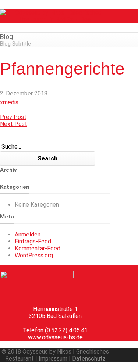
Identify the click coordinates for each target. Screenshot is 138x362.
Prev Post (13, 116)
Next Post (13, 123)
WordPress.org (34, 255)
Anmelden (27, 234)
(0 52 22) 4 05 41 (66, 330)
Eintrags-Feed (33, 241)
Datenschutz (89, 358)
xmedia (9, 102)
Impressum (53, 358)
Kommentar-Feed (37, 248)
